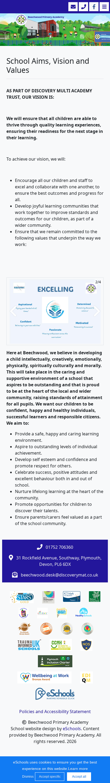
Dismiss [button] (27, 776)
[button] (13, 311)
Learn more (78, 768)
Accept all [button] (79, 776)
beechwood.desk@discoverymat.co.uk (59, 575)
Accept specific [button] (50, 776)
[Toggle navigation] (104, 6)
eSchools (72, 729)
